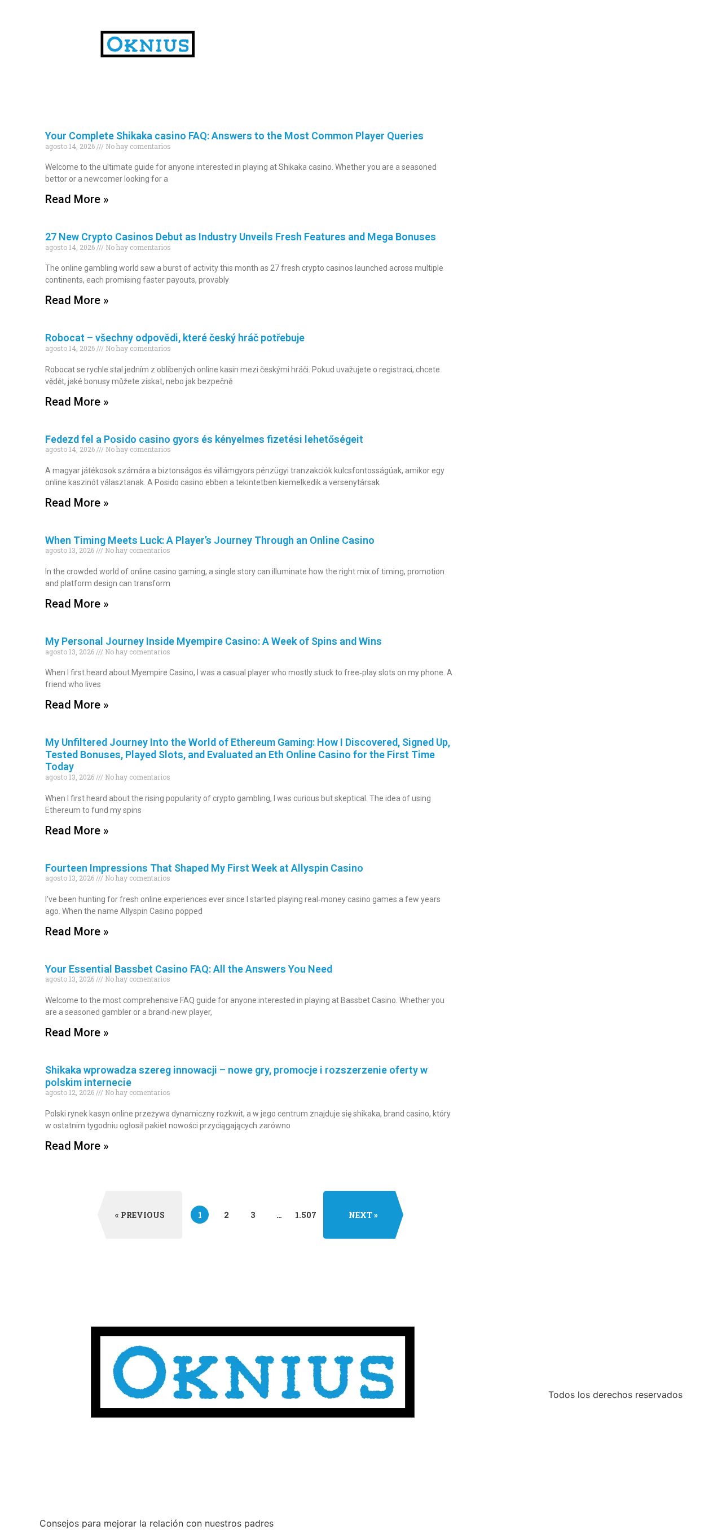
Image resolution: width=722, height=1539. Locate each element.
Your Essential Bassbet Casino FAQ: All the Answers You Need (188, 969)
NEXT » (363, 1215)
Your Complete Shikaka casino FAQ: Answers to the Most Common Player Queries (234, 136)
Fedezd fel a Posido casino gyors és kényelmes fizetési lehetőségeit (204, 439)
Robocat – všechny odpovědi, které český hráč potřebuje (175, 338)
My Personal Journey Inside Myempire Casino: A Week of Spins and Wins (213, 641)
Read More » (77, 199)
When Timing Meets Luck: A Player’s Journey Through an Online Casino (210, 540)
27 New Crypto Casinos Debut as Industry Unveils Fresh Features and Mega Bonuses (240, 237)
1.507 (306, 1213)
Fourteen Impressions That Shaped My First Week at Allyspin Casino (204, 868)
